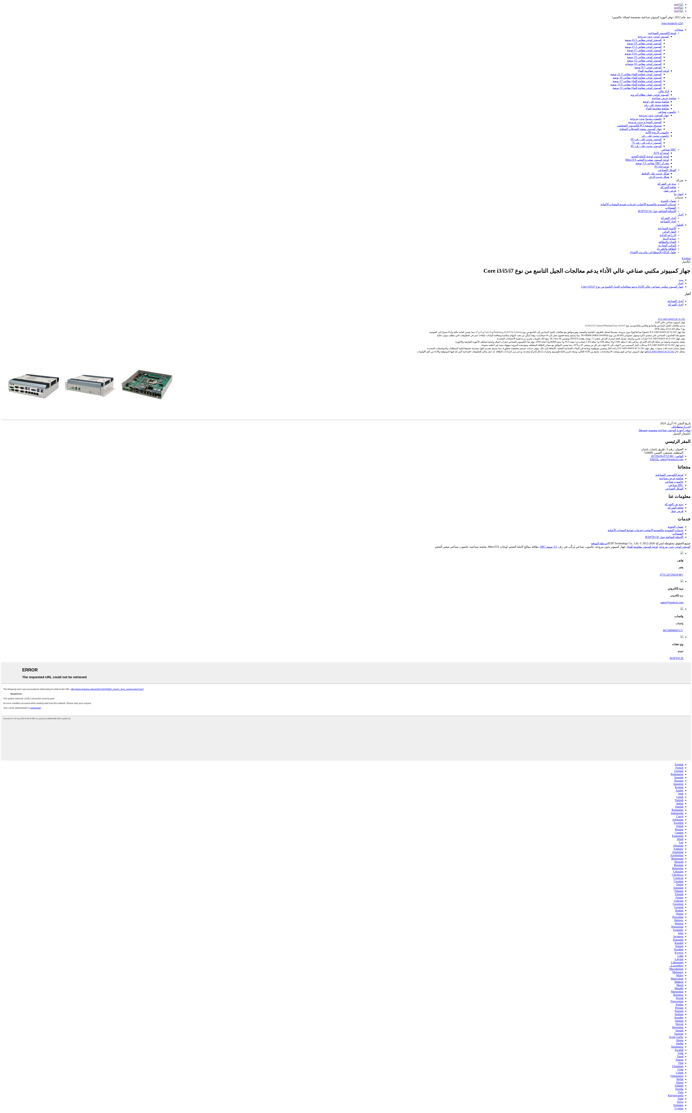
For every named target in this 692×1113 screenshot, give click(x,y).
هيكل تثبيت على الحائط (655, 173)
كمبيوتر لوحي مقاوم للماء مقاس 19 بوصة (637, 77)
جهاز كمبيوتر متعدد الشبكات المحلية (640, 128)
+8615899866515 (673, 630)
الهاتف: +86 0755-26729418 (667, 456)
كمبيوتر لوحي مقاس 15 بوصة (644, 57)
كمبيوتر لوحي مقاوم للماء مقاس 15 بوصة (637, 87)
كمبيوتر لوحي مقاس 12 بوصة (644, 60)
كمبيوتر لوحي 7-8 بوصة (648, 67)
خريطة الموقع (599, 543)
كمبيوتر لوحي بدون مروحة (653, 36)
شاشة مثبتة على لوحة (656, 101)
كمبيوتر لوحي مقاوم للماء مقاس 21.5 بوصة (636, 74)
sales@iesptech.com (671, 602)
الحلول (679, 224)
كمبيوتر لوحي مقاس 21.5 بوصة (643, 39)
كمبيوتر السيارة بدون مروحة (645, 122)
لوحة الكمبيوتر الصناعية (662, 33)
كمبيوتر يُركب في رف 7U (647, 142)
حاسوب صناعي (667, 111)
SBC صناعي (668, 149)
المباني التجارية (667, 245)
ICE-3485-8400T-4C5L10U (660, 351)
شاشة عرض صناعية (664, 98)
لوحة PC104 (662, 166)
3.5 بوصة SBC (548, 546)
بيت (681, 279)
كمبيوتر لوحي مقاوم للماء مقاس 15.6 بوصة (636, 84)
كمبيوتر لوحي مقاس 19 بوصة (644, 43)
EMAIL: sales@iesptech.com (666, 459)
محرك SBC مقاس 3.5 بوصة (652, 163)
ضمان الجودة (668, 200)
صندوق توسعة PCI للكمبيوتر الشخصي (639, 125)
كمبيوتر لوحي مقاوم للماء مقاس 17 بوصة (637, 81)
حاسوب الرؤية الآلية (657, 132)
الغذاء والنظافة (667, 242)
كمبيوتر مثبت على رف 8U (646, 146)
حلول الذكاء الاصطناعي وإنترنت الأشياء (653, 252)
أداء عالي (663, 91)
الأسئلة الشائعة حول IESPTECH (657, 211)
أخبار (680, 214)
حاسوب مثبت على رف (655, 135)
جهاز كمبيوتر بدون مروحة (654, 115)
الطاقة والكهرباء (666, 248)
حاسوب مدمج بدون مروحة (646, 118)
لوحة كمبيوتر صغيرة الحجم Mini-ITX (647, 159)
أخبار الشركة (668, 218)
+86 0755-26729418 (671, 574)
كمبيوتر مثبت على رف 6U (646, 139)
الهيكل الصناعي (667, 170)
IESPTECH (676, 658)
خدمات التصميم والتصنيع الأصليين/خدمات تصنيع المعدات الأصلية (638, 204)
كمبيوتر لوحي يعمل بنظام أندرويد (649, 94)
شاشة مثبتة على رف (656, 105)
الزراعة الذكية (668, 235)
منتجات (679, 29)
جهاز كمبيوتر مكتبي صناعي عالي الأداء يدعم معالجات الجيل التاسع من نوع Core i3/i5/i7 (632, 286)
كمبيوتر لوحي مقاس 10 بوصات (643, 63)
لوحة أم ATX (661, 152)
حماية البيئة (669, 238)
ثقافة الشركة (668, 187)
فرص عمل (669, 190)
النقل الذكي (669, 231)
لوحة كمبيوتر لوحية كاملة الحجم (650, 156)
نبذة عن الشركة (666, 183)
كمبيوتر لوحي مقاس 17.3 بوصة (643, 46)
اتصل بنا (678, 194)
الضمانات (670, 207)
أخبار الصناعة (668, 221)
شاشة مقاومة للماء (657, 108)
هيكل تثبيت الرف (659, 176)
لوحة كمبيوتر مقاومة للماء (653, 70)
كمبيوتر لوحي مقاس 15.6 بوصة (643, 53)
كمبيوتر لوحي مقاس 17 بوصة (644, 50)
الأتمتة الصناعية (667, 228)
